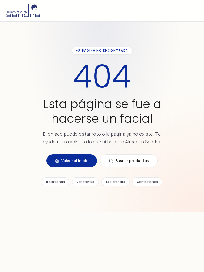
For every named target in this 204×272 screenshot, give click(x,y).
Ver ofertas (85, 182)
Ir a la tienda (55, 182)
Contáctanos (147, 182)
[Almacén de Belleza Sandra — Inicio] (23, 10)
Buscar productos (132, 160)
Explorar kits (115, 182)
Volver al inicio (74, 160)
